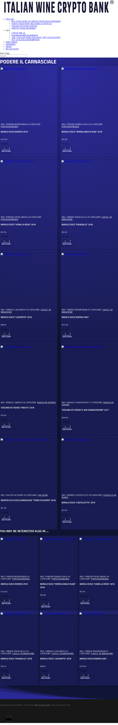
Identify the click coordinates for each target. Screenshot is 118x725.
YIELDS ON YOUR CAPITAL (24, 26)
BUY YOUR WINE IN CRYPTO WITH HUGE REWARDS (36, 21)
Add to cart (6, 151)
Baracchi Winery (46, 402)
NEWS (9, 47)
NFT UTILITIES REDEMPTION (26, 40)
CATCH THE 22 (18, 33)
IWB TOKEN (11, 42)
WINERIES (11, 44)
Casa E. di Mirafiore (23, 653)
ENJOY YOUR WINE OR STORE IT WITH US (32, 24)
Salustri (43, 495)
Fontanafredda (9, 127)
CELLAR (10, 19)
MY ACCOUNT (12, 49)
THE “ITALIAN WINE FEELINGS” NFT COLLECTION (36, 37)
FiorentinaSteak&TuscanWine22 (25, 35)
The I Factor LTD (42, 705)
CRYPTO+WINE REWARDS (24, 28)
